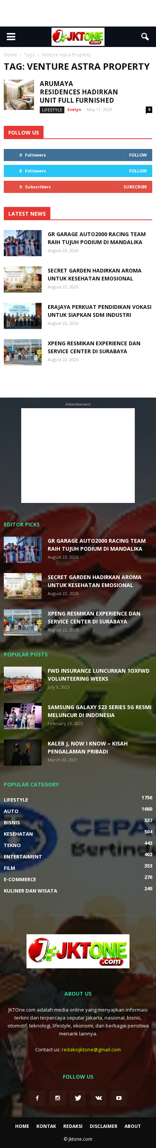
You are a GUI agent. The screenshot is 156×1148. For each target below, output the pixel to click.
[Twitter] (78, 1098)
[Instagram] (57, 1098)
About (133, 1126)
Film (9, 868)
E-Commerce (20, 879)
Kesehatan (18, 833)
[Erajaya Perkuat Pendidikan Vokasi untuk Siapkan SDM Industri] (23, 316)
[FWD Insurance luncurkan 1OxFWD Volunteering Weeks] (23, 680)
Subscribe (135, 187)
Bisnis (12, 822)
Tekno (12, 845)
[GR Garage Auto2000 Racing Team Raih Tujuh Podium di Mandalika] (23, 243)
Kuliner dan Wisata (30, 890)
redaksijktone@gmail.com (91, 1049)
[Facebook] (37, 1098)
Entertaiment (23, 856)
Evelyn (74, 109)
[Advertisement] (78, 13)
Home (22, 1126)
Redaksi (73, 1126)
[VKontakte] (98, 1098)
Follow (138, 155)
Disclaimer (103, 1126)
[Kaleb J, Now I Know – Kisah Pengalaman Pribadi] (23, 752)
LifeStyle (52, 110)
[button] (145, 37)
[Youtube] (118, 1098)
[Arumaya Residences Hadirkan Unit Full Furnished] (19, 95)
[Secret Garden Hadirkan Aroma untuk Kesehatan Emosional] (23, 279)
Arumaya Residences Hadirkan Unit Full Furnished (79, 92)
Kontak (46, 1126)
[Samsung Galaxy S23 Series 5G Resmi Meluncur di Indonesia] (23, 716)
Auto (11, 811)
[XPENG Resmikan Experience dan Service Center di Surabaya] (23, 352)
